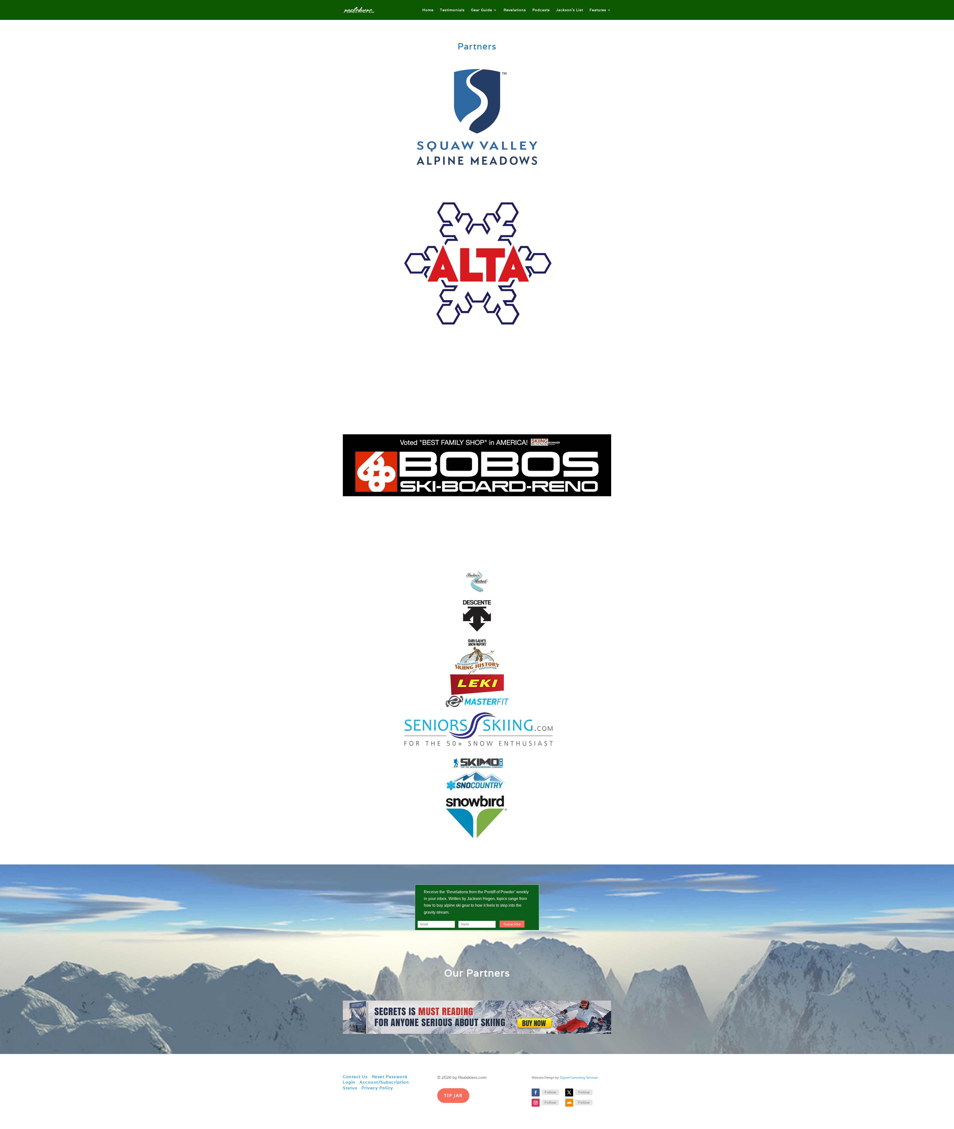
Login (349, 1082)
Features (598, 10)
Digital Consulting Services (579, 1077)
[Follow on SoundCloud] (569, 1103)
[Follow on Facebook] (536, 1092)
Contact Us (355, 1076)
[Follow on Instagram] (536, 1103)
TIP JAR (453, 1095)
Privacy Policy (377, 1087)
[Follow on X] (569, 1092)
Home (428, 10)
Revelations (515, 10)
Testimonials (452, 10)
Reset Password (389, 1076)
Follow (550, 1092)
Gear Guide (481, 10)
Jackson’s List (569, 10)
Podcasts (541, 10)
